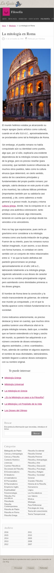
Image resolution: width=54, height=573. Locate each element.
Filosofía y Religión (35, 472)
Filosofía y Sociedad (36, 475)
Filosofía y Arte (34, 463)
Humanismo (33, 487)
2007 (30, 544)
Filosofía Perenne (35, 457)
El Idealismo (9, 475)
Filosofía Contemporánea (10, 505)
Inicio (4, 26)
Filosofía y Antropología (37, 460)
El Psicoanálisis (10, 481)
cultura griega (9, 206)
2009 (30, 538)
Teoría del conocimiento (37, 511)
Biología (12, 19)
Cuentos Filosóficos (12, 466)
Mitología (12, 26)
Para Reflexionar (35, 505)
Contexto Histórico (11, 460)
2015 (6, 535)
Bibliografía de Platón (12, 451)
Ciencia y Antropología (13, 454)
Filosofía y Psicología (36, 469)
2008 (30, 541)
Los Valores (33, 496)
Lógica (30, 490)
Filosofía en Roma (11, 512)
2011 (30, 532)
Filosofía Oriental (35, 454)
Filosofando (9, 501)
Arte (4, 19)
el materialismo (10, 478)
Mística (31, 499)
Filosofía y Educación (36, 466)
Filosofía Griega (10, 515)
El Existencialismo (11, 472)
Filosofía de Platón (11, 509)
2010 (30, 535)
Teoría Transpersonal (36, 514)
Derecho (23, 19)
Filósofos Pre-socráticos (10, 497)
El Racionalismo (11, 484)
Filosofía (45, 19)
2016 (6, 532)
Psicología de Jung (35, 508)
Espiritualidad (9, 490)
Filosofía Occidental (36, 451)
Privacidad (18, 568)
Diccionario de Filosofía (13, 469)
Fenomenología (10, 493)
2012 (6, 544)
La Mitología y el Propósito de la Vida (23, 404)
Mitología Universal (14, 384)
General (31, 478)
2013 (6, 541)
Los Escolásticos (35, 493)
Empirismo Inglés (11, 487)
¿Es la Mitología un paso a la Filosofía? (24, 397)
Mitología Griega (13, 378)
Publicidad (43, 568)
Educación (34, 19)
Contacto (31, 568)
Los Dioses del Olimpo (16, 410)
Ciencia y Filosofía (11, 457)
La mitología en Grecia (16, 391)
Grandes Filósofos (35, 481)
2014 (6, 538)
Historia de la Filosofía (37, 484)
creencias (8, 463)
